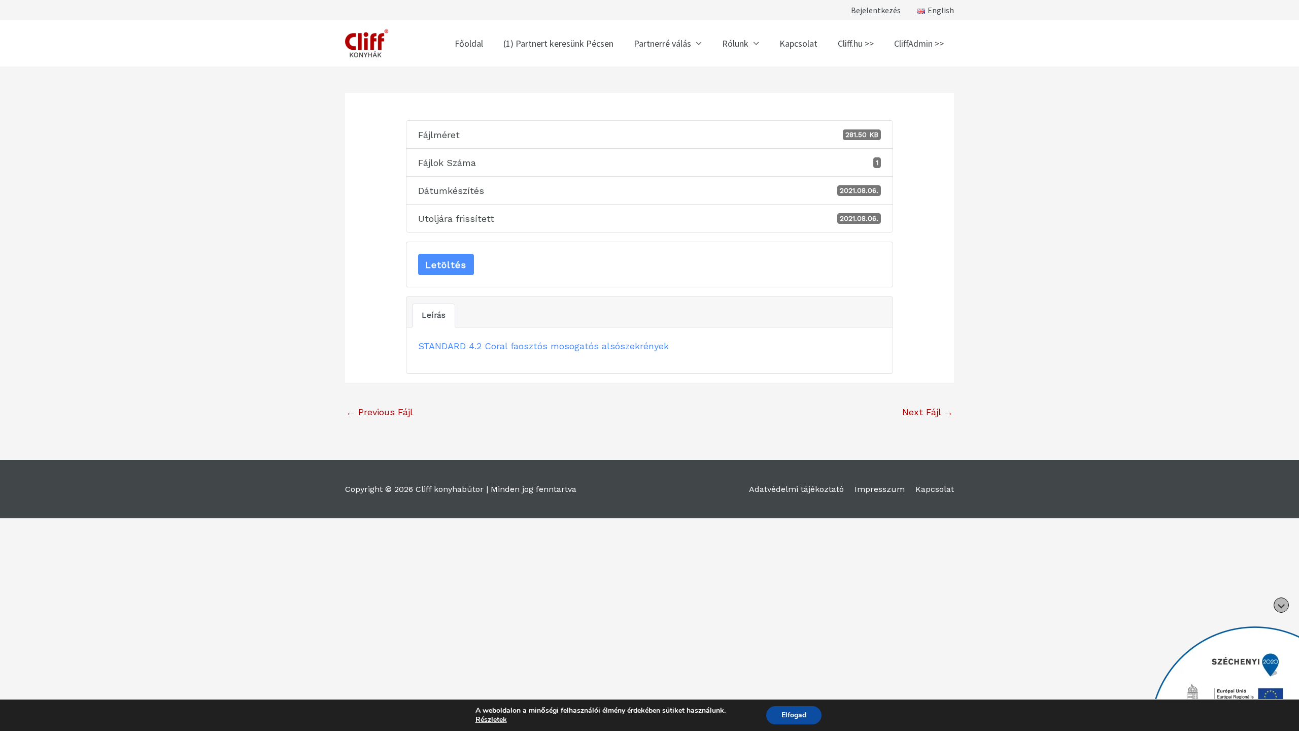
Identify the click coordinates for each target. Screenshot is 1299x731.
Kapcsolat (798, 43)
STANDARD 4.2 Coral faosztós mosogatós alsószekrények (543, 346)
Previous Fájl (379, 412)
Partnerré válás (662, 43)
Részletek (491, 719)
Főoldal (469, 43)
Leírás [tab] (434, 315)
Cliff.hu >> (856, 43)
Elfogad (793, 715)
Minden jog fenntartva (533, 489)
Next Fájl (927, 412)
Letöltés (445, 264)
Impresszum (879, 489)
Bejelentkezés (876, 10)
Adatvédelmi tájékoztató (796, 489)
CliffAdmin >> (919, 43)
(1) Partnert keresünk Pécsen (558, 43)
